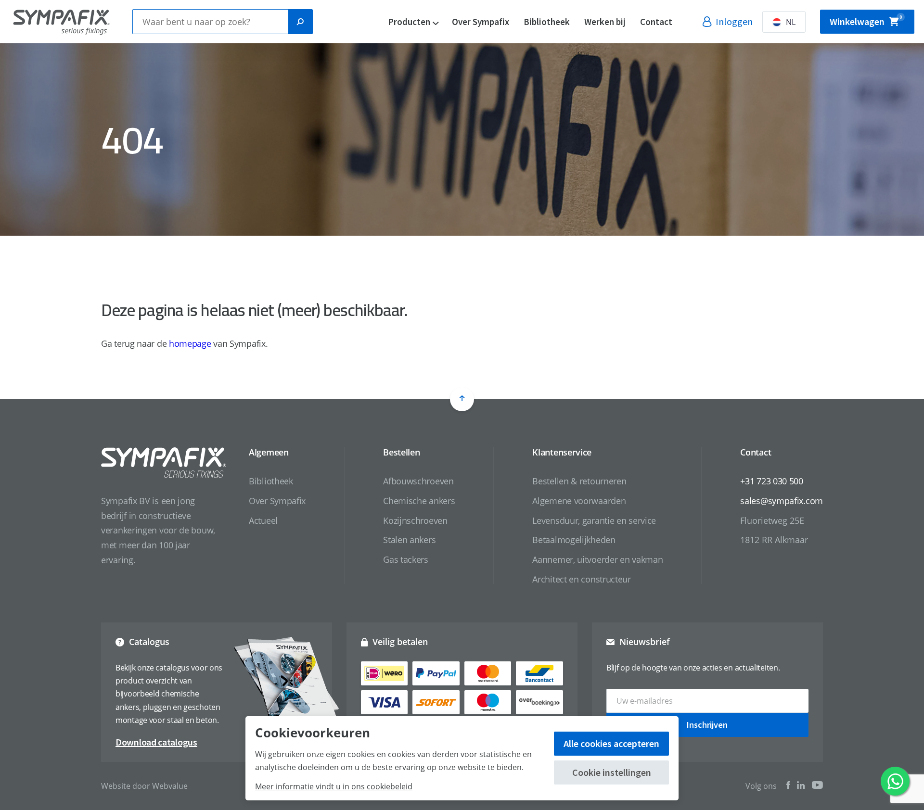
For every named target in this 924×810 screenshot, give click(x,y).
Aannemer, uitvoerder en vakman (597, 559)
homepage (190, 343)
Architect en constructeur (581, 579)
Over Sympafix (480, 21)
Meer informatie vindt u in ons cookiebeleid (333, 786)
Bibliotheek (547, 21)
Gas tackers (405, 559)
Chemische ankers (419, 500)
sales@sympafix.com (781, 500)
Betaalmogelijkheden (573, 539)
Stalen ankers (409, 539)
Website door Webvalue (144, 786)
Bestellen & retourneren (579, 481)
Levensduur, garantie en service (594, 520)
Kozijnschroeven (415, 520)
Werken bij (605, 21)
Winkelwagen (866, 21)
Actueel (263, 520)
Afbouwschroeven (418, 481)
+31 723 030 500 (771, 481)
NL (791, 22)
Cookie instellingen (611, 772)
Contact (656, 21)
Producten (409, 21)
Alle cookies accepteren (611, 743)
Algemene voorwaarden (579, 500)
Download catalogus (156, 741)
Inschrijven (707, 724)
